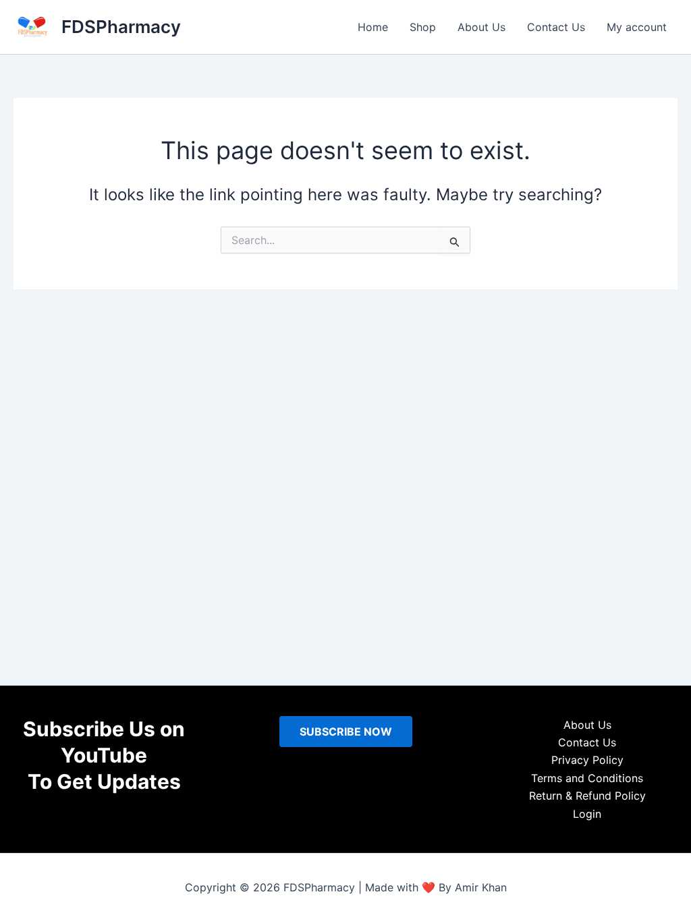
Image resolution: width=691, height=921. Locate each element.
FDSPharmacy (121, 26)
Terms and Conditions (587, 778)
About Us (481, 27)
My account (637, 27)
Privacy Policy (587, 760)
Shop (423, 27)
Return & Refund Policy (587, 795)
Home (373, 27)
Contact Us (556, 27)
